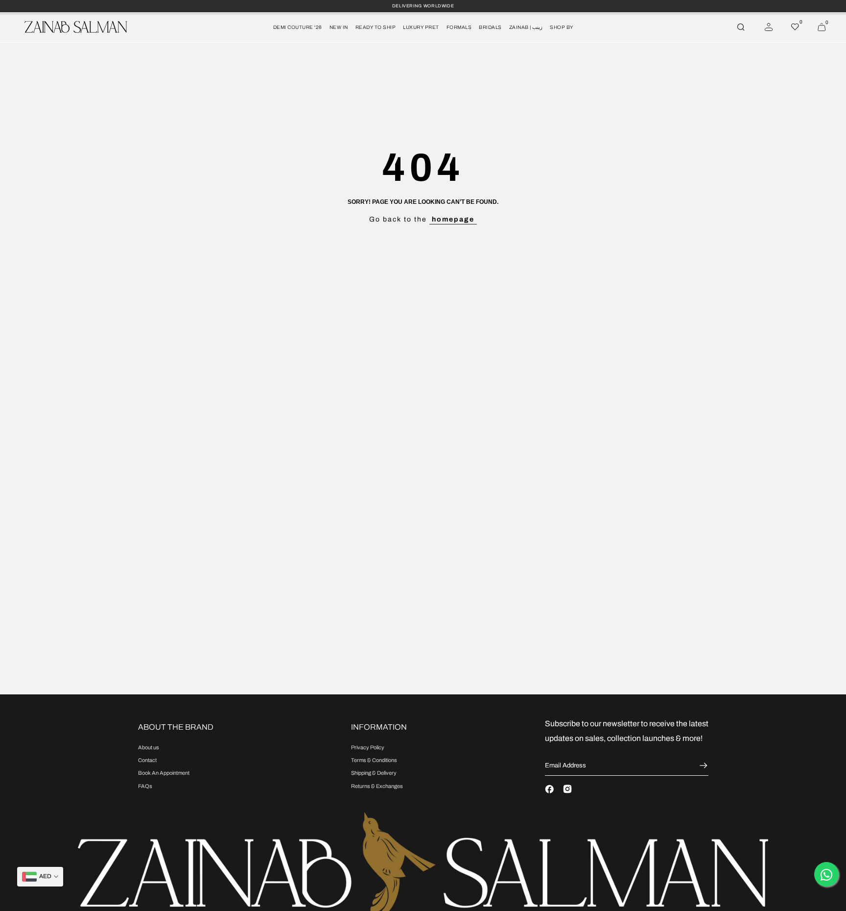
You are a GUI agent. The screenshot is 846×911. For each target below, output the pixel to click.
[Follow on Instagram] (567, 789)
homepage (453, 219)
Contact (147, 760)
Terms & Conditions (374, 760)
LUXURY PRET (421, 27)
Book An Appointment (163, 773)
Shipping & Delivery (374, 773)
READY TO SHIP (375, 27)
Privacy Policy (367, 747)
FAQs (145, 786)
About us (148, 747)
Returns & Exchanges (377, 786)
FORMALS (459, 27)
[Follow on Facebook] (549, 789)
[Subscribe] (702, 765)
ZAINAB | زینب (526, 27)
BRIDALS (490, 27)
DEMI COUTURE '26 (297, 27)
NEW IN (338, 27)
